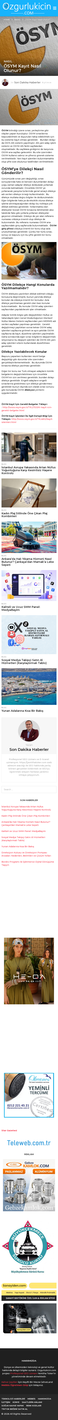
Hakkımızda (44, 1399)
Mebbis (31, 1399)
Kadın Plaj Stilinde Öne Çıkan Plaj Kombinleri (24, 515)
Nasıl (8, 61)
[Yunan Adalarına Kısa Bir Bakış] (29, 686)
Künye (16, 1402)
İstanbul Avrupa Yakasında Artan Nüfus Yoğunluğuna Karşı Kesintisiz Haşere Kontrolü (28, 470)
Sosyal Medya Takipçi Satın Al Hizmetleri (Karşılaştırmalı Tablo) (24, 661)
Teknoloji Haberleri (13, 1399)
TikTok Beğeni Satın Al (14, 1409)
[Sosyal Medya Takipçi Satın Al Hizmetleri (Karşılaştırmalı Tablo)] (29, 634)
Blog (3, 464)
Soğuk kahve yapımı (12, 1405)
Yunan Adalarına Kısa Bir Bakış (22, 710)
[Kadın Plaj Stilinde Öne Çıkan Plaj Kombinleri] (29, 492)
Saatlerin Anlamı (32, 1402)
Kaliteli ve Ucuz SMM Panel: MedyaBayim (20, 608)
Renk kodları (33, 1405)
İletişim (5, 1402)
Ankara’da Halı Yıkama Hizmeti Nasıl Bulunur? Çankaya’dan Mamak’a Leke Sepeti (27, 562)
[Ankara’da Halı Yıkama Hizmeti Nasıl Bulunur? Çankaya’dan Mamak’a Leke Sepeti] (29, 537)
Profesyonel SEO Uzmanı (24, 1373)
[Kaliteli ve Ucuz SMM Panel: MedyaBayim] (29, 585)
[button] (55, 8)
